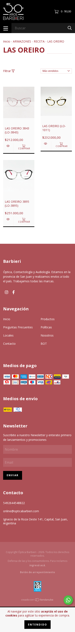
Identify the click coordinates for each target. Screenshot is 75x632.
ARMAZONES (22, 41)
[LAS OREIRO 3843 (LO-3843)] (8, 146)
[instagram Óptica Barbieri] (6, 292)
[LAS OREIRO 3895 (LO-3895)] (8, 219)
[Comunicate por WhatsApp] (68, 600)
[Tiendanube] (37, 600)
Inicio (6, 41)
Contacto (9, 344)
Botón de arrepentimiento (37, 572)
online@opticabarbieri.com (21, 511)
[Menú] (5, 28)
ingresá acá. (37, 565)
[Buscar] (69, 27)
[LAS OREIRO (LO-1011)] (46, 143)
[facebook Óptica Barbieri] (13, 292)
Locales (8, 335)
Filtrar (7, 71)
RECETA (39, 41)
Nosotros (47, 335)
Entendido (37, 624)
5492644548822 (14, 503)
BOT (44, 344)
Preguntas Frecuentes (18, 327)
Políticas (46, 327)
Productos (48, 319)
